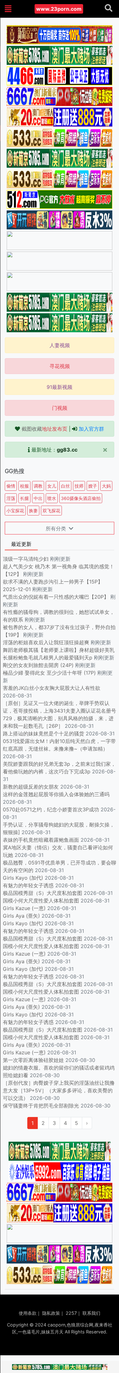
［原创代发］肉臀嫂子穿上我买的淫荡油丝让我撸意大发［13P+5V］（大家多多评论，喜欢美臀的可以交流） (59, 1090)
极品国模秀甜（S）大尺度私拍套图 (42, 893)
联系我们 (91, 1313)
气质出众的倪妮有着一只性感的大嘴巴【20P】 (56, 597)
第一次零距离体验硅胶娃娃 (33, 1060)
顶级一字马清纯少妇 (26, 559)
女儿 (51, 486)
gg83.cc (67, 449)
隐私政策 (51, 1313)
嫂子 (92, 486)
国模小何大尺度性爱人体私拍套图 (41, 900)
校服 (24, 486)
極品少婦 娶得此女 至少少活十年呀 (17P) (49, 673)
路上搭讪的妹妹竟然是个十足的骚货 (43, 733)
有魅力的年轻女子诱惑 (28, 885)
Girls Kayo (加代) (23, 878)
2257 (71, 1313)
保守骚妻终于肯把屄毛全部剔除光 (41, 1105)
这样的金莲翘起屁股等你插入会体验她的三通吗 (56, 794)
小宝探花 (15, 510)
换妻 (33, 510)
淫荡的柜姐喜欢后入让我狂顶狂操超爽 (47, 642)
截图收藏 (44, 429)
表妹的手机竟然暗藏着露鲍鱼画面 (41, 840)
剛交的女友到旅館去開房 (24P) (39, 665)
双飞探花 (51, 510)
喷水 (51, 498)
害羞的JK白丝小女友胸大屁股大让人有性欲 (51, 688)
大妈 (106, 486)
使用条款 (27, 1313)
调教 (38, 486)
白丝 (65, 486)
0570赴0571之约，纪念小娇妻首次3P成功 (51, 809)
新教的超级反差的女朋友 (31, 786)
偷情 (10, 486)
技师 (79, 486)
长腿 (24, 498)
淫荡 (10, 498)
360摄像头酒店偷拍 (81, 498)
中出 (38, 498)
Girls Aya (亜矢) (21, 916)
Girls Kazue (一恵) (24, 908)
